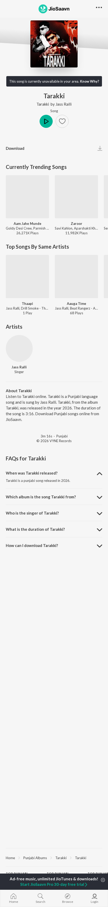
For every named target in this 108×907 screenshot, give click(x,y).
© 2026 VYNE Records (54, 441)
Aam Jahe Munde (27, 223)
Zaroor (76, 223)
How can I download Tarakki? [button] (32, 545)
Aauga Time (76, 303)
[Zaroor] (76, 196)
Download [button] (15, 148)
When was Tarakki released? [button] (31, 473)
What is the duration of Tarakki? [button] (35, 529)
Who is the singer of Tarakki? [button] (32, 513)
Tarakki (42, 104)
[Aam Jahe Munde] (27, 196)
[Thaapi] (27, 276)
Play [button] (46, 121)
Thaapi (27, 303)
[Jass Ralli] (19, 348)
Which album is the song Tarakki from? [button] (41, 496)
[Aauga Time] (76, 276)
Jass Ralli (64, 104)
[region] (54, 857)
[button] (62, 121)
